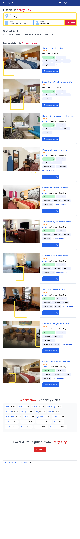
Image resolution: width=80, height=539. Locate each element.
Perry (37, 412)
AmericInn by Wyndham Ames (56, 221)
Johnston (40, 417)
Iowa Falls (8, 412)
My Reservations (70, 3)
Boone (20, 407)
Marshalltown (10, 417)
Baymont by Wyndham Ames (56, 323)
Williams (35, 407)
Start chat (40, 450)
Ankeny (23, 412)
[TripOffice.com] (9, 3)
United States (22, 462)
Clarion (26, 417)
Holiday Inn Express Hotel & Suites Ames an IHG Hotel (58, 116)
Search (71, 22)
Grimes (50, 412)
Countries (12, 462)
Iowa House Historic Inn (53, 289)
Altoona (55, 417)
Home (5, 462)
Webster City (51, 407)
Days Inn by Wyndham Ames (56, 150)
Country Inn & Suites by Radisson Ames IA (58, 361)
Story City (32, 462)
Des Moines (41, 422)
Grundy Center (55, 427)
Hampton (8, 427)
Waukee (23, 427)
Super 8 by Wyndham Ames (55, 187)
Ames (44, 121)
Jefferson (38, 427)
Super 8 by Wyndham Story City (57, 82)
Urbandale (24, 422)
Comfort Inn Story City (53, 48)
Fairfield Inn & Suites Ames (55, 255)
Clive (56, 422)
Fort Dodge (9, 422)
